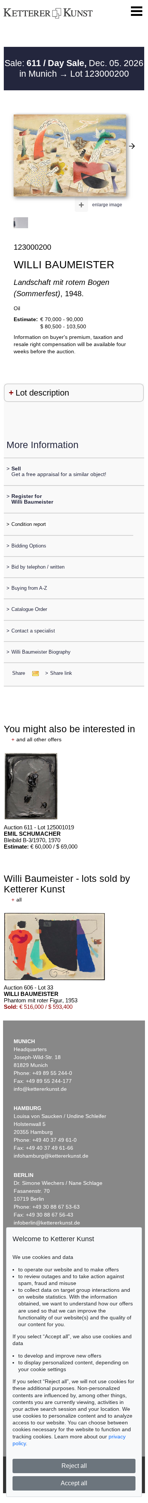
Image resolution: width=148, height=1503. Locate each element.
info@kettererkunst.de (40, 1089)
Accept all (74, 1483)
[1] (132, 146)
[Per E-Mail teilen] (33, 673)
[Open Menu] (136, 11)
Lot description (42, 392)
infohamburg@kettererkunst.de (51, 1156)
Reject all (74, 1466)
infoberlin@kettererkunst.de (47, 1223)
